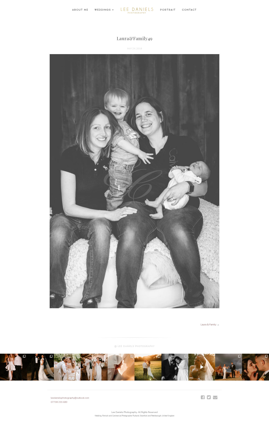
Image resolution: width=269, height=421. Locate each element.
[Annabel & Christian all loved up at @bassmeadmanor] (255, 367)
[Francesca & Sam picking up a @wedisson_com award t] (94, 367)
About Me (80, 9)
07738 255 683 (59, 402)
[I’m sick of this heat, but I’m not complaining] (40, 367)
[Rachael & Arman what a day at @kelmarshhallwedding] (67, 367)
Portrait (168, 9)
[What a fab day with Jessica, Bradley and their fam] (121, 367)
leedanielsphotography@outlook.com (70, 397)
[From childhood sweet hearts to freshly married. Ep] (13, 367)
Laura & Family (208, 324)
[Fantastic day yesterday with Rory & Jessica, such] (228, 367)
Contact (189, 9)
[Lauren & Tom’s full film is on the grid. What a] (201, 367)
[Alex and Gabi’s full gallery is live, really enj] (174, 367)
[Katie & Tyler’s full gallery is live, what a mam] (147, 367)
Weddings (103, 9)
